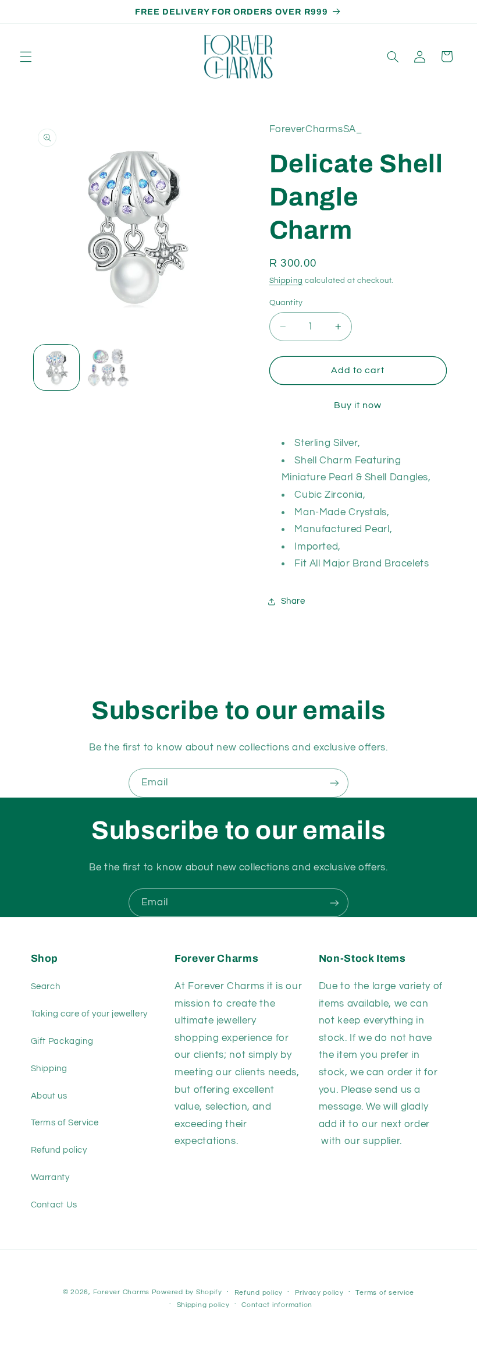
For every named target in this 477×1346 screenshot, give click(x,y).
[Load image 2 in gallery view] (108, 367)
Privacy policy (319, 1293)
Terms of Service (65, 1122)
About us (49, 1096)
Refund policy (59, 1150)
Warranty (50, 1177)
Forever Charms (121, 1292)
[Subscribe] (334, 782)
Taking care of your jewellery (89, 1014)
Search (45, 986)
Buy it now (358, 405)
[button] (25, 56)
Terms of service (384, 1293)
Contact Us (54, 1204)
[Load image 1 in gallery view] (56, 367)
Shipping (286, 281)
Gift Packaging (62, 1041)
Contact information (276, 1305)
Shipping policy (203, 1305)
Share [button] (293, 601)
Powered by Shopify (187, 1292)
